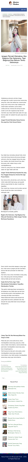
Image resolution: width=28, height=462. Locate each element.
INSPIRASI (9, 361)
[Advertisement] (14, 83)
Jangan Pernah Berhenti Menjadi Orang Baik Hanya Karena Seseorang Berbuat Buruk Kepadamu (6, 368)
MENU (24, 9)
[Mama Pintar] (14, 3)
